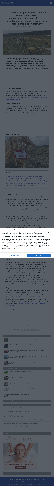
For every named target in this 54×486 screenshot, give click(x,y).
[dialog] (27, 243)
